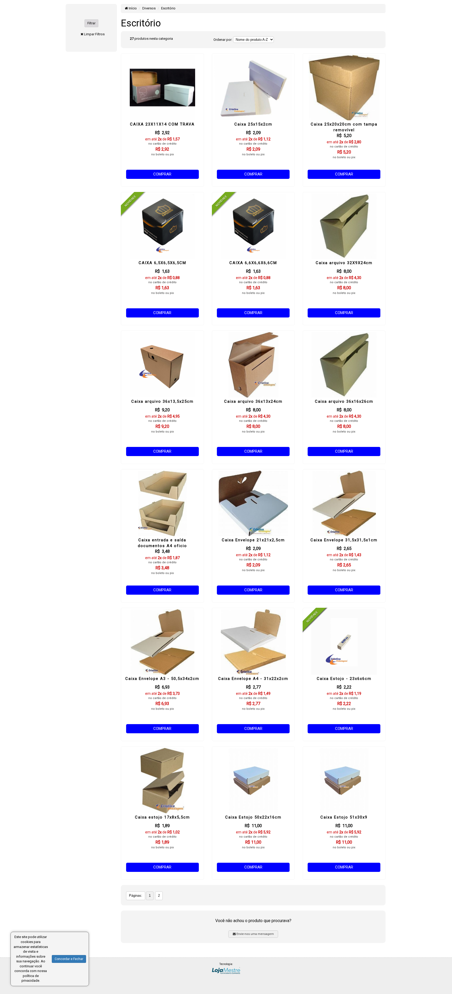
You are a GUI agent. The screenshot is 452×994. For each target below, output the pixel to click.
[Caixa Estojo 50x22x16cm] (253, 780)
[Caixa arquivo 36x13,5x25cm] (162, 364)
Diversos (149, 8)
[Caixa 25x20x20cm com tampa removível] (344, 87)
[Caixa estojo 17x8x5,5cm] (162, 780)
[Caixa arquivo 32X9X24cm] (344, 226)
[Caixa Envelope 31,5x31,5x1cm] (344, 503)
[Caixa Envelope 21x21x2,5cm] (253, 503)
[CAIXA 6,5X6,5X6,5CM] (162, 226)
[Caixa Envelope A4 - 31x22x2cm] (253, 642)
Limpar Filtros (94, 34)
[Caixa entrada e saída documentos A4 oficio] (162, 503)
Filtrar (91, 23)
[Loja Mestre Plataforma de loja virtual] (226, 970)
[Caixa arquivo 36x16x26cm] (344, 364)
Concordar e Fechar (69, 959)
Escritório (168, 8)
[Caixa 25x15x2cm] (253, 87)
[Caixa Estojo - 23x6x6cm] (344, 642)
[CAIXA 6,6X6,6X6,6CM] (253, 226)
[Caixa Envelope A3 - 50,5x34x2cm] (162, 642)
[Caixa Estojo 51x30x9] (344, 780)
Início (132, 8)
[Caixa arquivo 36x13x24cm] (253, 364)
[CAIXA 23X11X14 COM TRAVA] (162, 87)
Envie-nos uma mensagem (255, 934)
